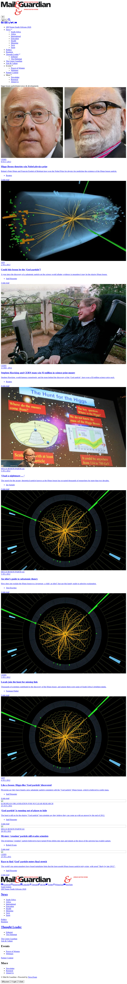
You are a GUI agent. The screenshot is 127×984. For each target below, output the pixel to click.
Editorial (9, 932)
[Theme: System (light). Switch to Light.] (4, 20)
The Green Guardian (9, 939)
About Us (10, 973)
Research (9, 971)
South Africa (11, 900)
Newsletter (10, 968)
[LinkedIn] (6, 23)
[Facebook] (2, 23)
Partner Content (7, 958)
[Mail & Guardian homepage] (63, 8)
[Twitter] (12, 23)
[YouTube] (16, 23)
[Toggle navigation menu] (3, 17)
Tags (3, 887)
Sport (8, 915)
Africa (8, 902)
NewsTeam (32, 977)
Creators (8, 887)
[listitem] (6, 885)
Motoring (9, 911)
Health (8, 909)
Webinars (9, 954)
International (11, 904)
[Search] (9, 20)
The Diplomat (11, 934)
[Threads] (8, 23)
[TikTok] (10, 23)
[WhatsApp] (14, 23)
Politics (4, 919)
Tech (8, 913)
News (4, 894)
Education (10, 906)
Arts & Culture (7, 941)
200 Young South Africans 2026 (13, 889)
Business (4, 922)
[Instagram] (4, 23)
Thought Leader (11, 927)
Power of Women (13, 951)
